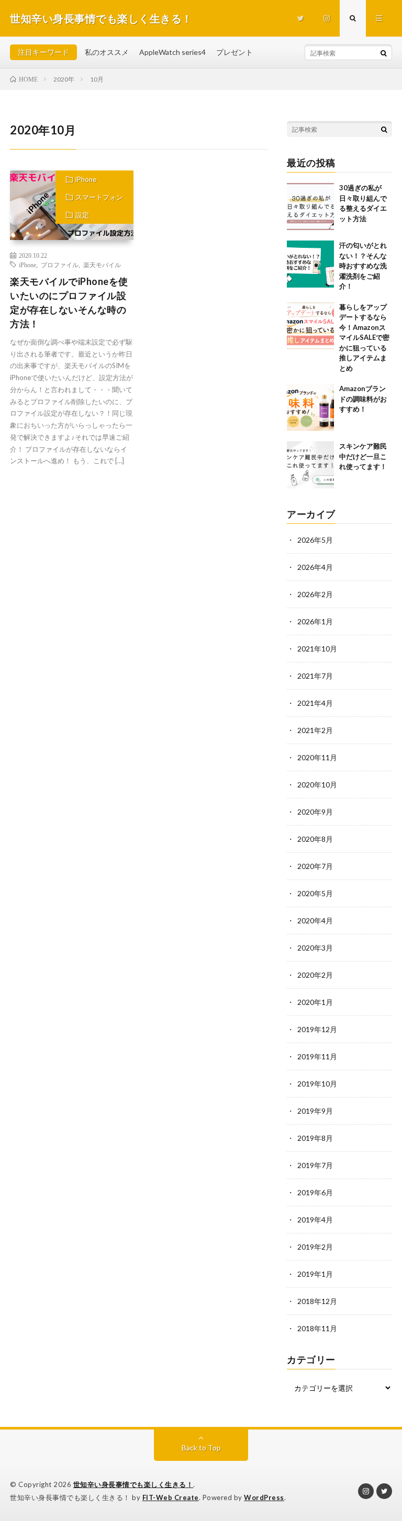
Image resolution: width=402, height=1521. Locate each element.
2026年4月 (315, 567)
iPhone (85, 179)
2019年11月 (317, 1056)
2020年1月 (315, 1002)
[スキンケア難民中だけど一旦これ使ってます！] (310, 464)
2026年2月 (315, 594)
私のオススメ (107, 52)
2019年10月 (317, 1083)
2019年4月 (315, 1219)
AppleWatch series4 (172, 52)
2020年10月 (317, 784)
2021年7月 (315, 675)
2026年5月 (315, 539)
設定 (82, 215)
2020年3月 (315, 947)
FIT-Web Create (170, 1497)
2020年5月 (315, 893)
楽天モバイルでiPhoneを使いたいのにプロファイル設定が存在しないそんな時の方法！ (69, 302)
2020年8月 (315, 838)
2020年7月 (315, 866)
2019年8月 (315, 1138)
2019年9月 (315, 1110)
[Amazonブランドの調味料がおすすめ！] (310, 407)
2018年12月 (317, 1301)
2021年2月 (315, 730)
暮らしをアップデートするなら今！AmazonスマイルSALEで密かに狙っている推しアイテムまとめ (364, 337)
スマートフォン (99, 197)
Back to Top (201, 1447)
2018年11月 (317, 1328)
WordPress (264, 1497)
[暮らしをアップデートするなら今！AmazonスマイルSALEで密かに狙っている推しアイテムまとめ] (310, 325)
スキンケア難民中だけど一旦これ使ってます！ (363, 456)
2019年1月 (315, 1274)
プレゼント (234, 52)
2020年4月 (315, 920)
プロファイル (60, 264)
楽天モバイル (102, 264)
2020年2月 (315, 974)
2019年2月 (315, 1246)
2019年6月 (315, 1192)
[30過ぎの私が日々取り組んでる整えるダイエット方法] (310, 206)
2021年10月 (317, 648)
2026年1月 (315, 621)
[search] (384, 53)
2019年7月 (315, 1165)
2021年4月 (315, 703)
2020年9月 (315, 811)
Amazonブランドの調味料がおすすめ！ (363, 398)
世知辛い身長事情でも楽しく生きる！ (133, 1484)
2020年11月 (317, 757)
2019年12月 (317, 1029)
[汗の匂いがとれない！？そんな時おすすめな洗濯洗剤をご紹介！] (310, 264)
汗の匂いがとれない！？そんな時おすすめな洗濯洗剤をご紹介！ (363, 265)
